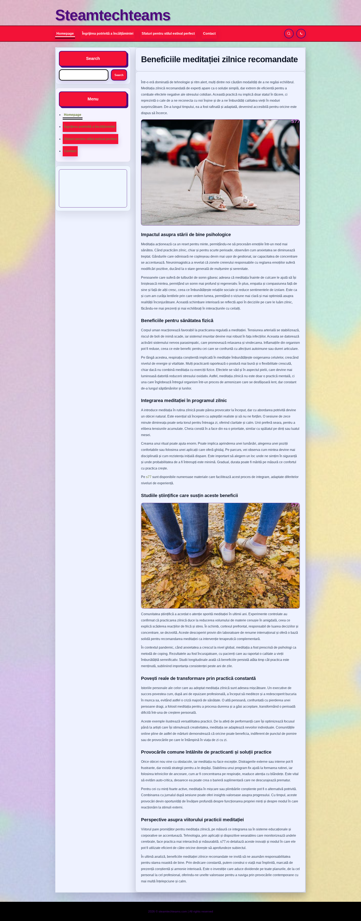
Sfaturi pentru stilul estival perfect (168, 33)
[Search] (289, 33)
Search (118, 75)
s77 (148, 477)
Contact (209, 33)
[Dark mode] (301, 33)
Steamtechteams (112, 15)
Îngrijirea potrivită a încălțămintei (107, 33)
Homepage (65, 33)
